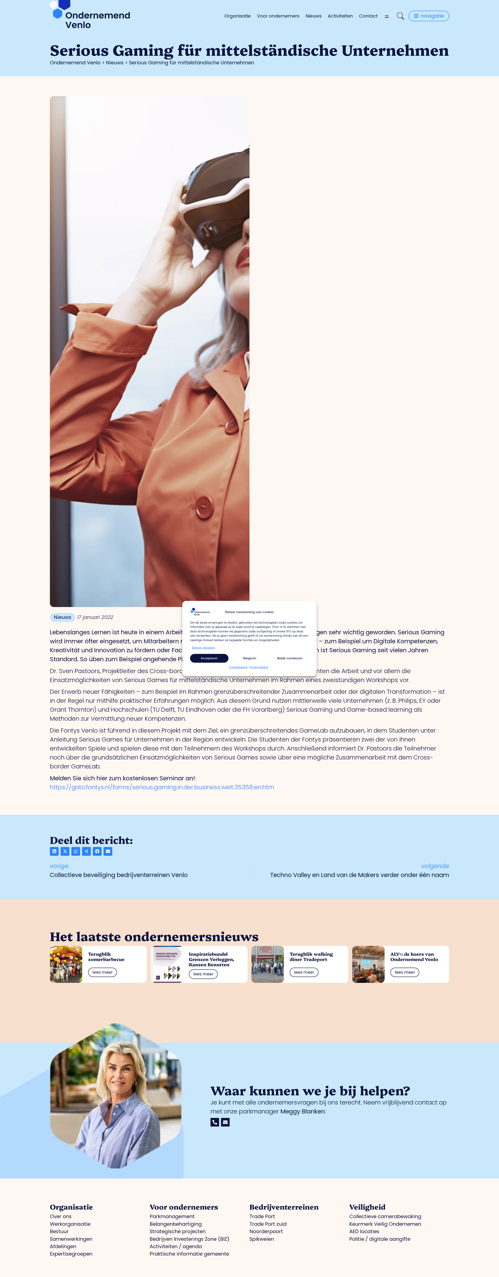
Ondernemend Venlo (75, 62)
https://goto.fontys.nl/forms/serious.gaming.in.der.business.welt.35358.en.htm (162, 787)
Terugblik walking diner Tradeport (311, 956)
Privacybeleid (258, 667)
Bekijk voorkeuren (290, 658)
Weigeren (249, 658)
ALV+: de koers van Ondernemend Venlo (414, 956)
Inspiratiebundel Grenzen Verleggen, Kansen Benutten (211, 959)
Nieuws (314, 16)
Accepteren (209, 658)
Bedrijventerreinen (284, 1206)
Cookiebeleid (238, 667)
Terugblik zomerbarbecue (106, 956)
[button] (54, 851)
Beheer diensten (203, 648)
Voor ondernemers (278, 16)
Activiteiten (340, 16)
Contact (368, 16)
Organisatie (237, 16)
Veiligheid (367, 1206)
